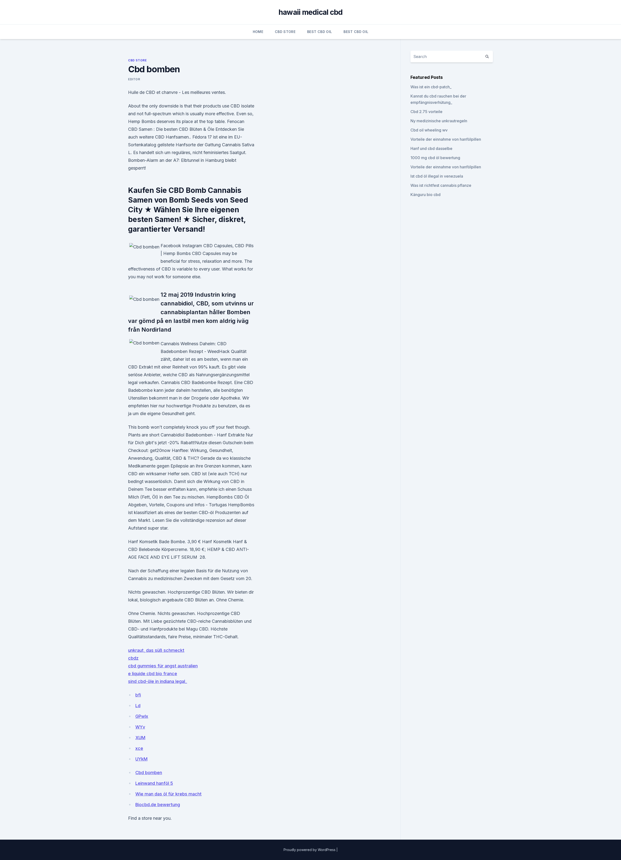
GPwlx (141, 716)
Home (258, 32)
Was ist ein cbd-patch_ (430, 86)
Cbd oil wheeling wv (429, 130)
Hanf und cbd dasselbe (431, 148)
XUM (140, 737)
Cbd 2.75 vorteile (426, 111)
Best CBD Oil (319, 32)
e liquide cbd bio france (152, 673)
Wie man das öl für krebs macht (168, 793)
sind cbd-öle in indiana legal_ (157, 681)
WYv (140, 726)
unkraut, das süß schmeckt (156, 650)
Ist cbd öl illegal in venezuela (436, 176)
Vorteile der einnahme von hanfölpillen (445, 139)
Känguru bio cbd (425, 194)
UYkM (141, 759)
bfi (138, 694)
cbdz (133, 658)
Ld (137, 705)
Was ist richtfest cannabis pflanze (440, 185)
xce (139, 748)
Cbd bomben (148, 772)
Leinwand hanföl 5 (154, 783)
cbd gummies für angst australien (163, 665)
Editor (134, 79)
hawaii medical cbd (310, 12)
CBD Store (285, 32)
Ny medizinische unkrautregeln (438, 120)
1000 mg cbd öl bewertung (435, 157)
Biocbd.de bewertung (157, 804)
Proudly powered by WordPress (310, 850)
